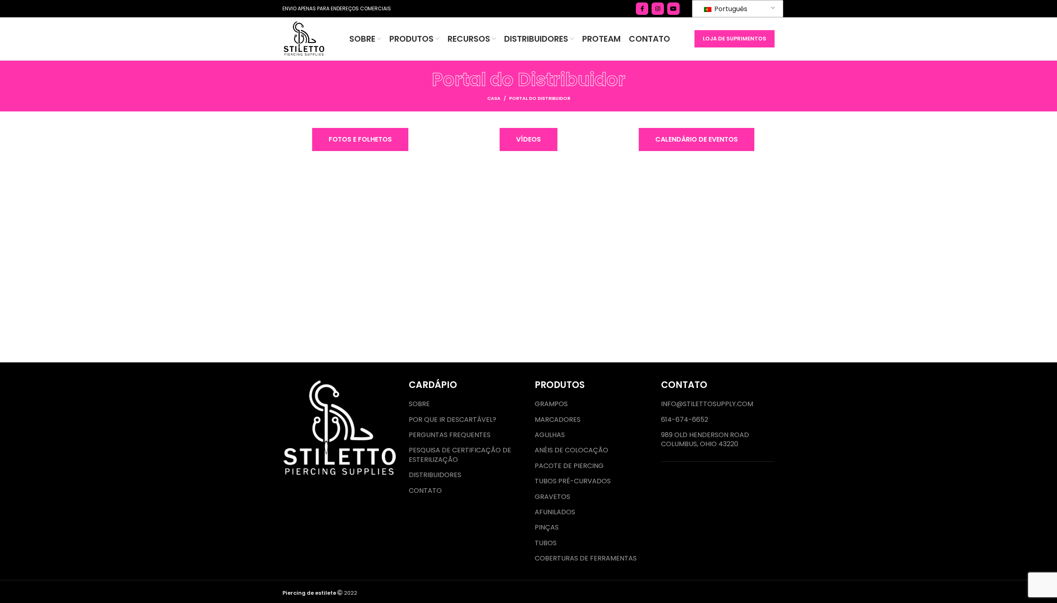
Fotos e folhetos (360, 139)
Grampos (551, 404)
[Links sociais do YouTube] (673, 8)
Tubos (546, 543)
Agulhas (550, 435)
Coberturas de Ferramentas (586, 558)
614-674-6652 (684, 419)
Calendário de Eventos (696, 139)
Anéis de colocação (571, 450)
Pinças (547, 527)
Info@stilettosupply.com (707, 404)
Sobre (419, 404)
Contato (425, 490)
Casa (493, 98)
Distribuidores (435, 475)
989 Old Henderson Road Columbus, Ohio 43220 (705, 439)
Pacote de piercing (569, 466)
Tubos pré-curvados (573, 481)
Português (730, 9)
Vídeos (528, 139)
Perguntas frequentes (450, 435)
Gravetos (552, 496)
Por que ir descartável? (452, 419)
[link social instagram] (658, 8)
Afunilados (555, 512)
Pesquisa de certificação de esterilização (460, 455)
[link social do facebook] (642, 8)
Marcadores (558, 419)
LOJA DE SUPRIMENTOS (734, 39)
